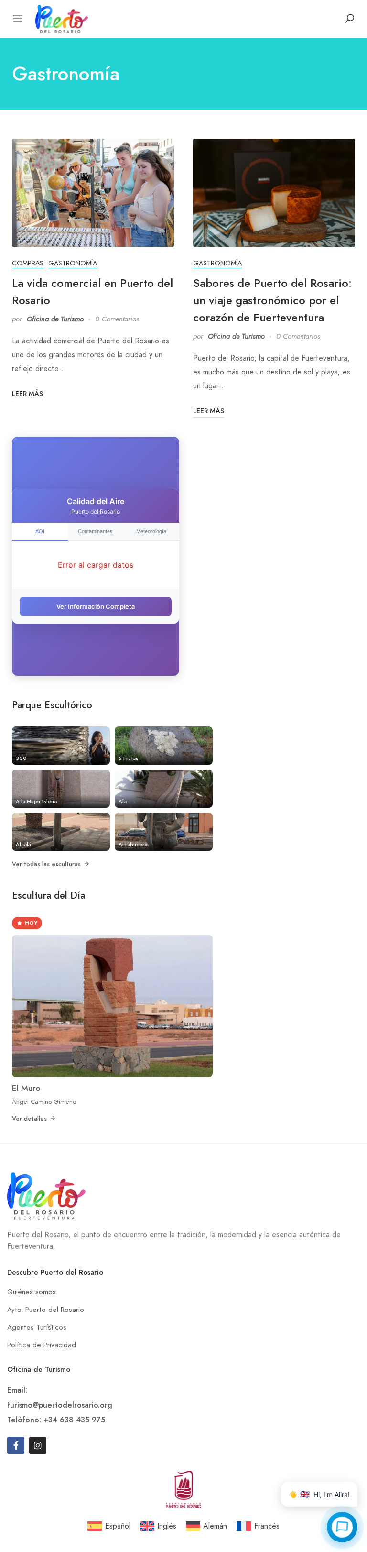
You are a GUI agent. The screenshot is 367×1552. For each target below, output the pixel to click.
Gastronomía (72, 263)
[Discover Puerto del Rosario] (61, 17)
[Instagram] (37, 1445)
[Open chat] (342, 1527)
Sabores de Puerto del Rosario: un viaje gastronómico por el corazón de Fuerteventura (272, 300)
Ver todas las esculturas (46, 864)
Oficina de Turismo (55, 319)
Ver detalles (29, 1118)
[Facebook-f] (15, 1445)
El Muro (26, 1088)
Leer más (27, 393)
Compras (27, 263)
